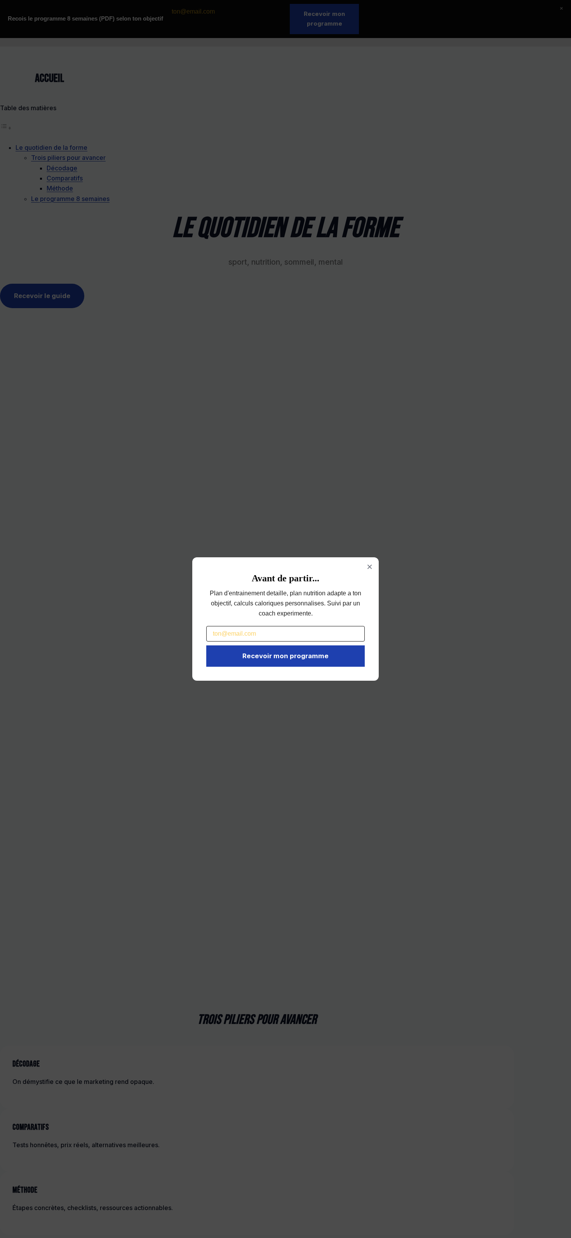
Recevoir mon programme (285, 656)
